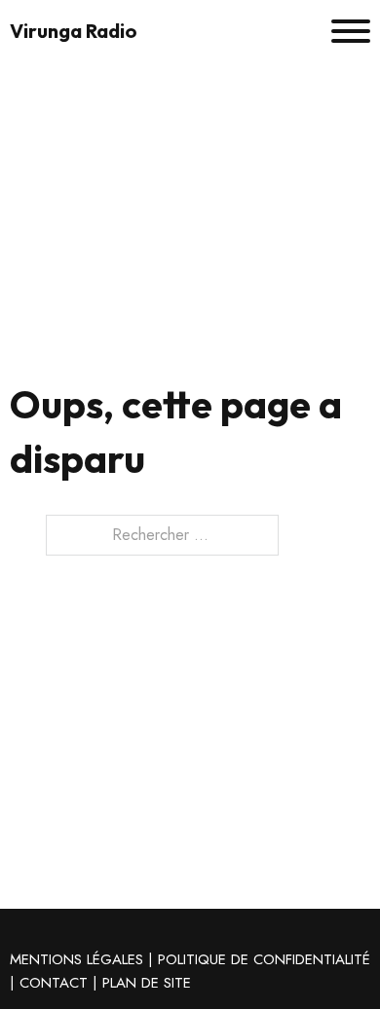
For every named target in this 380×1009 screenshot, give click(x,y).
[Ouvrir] (350, 31)
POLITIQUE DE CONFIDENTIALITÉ (264, 959)
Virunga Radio (73, 31)
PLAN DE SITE (146, 982)
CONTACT (53, 982)
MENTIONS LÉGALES (76, 959)
